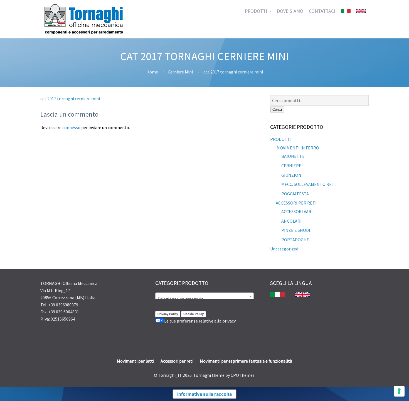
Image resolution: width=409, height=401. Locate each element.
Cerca (277, 109)
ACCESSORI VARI (297, 211)
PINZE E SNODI (295, 230)
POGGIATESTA (295, 193)
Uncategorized (284, 249)
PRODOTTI (256, 11)
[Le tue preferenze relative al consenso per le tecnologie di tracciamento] (399, 391)
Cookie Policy (193, 314)
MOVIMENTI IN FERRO (297, 148)
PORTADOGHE (295, 239)
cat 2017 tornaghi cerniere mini (70, 98)
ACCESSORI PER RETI (296, 203)
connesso (71, 127)
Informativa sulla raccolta (204, 394)
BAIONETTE (293, 156)
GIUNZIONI (292, 175)
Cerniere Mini (180, 72)
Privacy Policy (167, 314)
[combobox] (204, 296)
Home (152, 72)
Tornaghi (202, 375)
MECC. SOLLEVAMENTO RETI (308, 184)
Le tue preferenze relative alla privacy (200, 321)
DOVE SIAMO (290, 11)
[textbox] (204, 299)
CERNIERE (291, 165)
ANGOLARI (291, 221)
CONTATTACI (322, 11)
